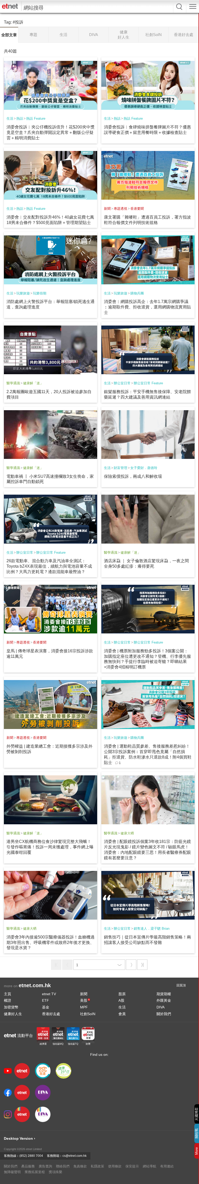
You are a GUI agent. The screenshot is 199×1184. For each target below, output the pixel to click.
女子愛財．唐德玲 (143, 468)
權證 (7, 1000)
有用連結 (167, 1166)
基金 (45, 1007)
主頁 (7, 994)
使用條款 (115, 1166)
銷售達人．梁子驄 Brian (151, 928)
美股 (85, 1000)
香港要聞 (137, 209)
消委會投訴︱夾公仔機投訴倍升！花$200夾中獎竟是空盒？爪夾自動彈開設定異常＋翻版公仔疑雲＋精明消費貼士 (50, 132)
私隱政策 (97, 1166)
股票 (122, 994)
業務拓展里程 (35, 1172)
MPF (84, 1007)
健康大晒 (127, 833)
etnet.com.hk (35, 985)
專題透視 (120, 209)
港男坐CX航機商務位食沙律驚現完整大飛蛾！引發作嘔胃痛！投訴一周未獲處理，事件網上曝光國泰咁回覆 (50, 847)
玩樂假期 (39, 293)
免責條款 (80, 1166)
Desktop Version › (19, 1138)
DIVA (161, 1007)
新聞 (107, 209)
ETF (45, 1000)
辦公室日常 (122, 383)
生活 (9, 118)
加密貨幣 (11, 1007)
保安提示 (132, 1166)
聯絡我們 (62, 1166)
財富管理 (120, 468)
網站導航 (149, 1166)
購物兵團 (137, 293)
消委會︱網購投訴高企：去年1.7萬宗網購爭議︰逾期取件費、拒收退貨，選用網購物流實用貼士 (147, 307)
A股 (121, 1000)
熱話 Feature (35, 118)
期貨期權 (164, 994)
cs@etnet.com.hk (74, 1156)
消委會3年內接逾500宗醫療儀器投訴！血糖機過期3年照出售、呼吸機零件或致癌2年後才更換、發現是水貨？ (50, 942)
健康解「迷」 (33, 383)
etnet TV (49, 994)
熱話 (19, 118)
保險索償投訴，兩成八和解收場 (133, 476)
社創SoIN (87, 1014)
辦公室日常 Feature (148, 383)
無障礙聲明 (12, 1172)
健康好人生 (13, 1014)
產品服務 (28, 1166)
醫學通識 (13, 383)
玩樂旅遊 (23, 293)
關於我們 (164, 1014)
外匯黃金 (164, 1000)
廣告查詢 (45, 1166)
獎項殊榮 (55, 1172)
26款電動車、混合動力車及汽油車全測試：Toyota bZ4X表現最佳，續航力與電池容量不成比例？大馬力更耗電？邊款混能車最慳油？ (49, 566)
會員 (122, 1014)
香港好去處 (51, 1014)
